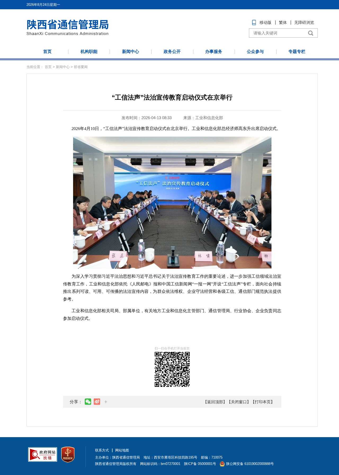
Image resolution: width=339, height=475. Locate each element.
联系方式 (102, 450)
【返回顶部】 (215, 402)
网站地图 (122, 450)
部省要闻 (81, 67)
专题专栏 (296, 51)
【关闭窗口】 (239, 402)
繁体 (283, 22)
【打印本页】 (263, 402)
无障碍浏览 (304, 22)
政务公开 (172, 51)
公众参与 (255, 51)
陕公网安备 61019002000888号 (250, 464)
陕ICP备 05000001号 (200, 464)
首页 (47, 51)
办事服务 (213, 51)
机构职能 (89, 51)
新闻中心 (130, 51)
